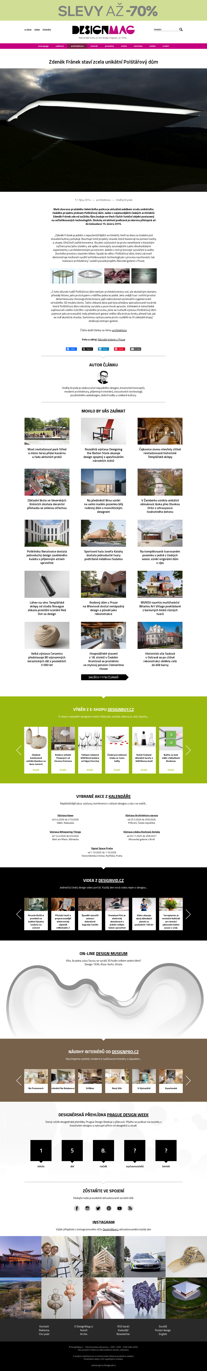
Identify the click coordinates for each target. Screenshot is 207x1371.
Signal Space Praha (102, 848)
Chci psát (44, 1334)
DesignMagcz (111, 1229)
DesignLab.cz (110, 1365)
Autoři (83, 1330)
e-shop (28, 29)
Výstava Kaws (65, 815)
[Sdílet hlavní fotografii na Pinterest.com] (119, 348)
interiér (94, 46)
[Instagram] (87, 1208)
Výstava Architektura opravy (141, 815)
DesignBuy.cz (121, 709)
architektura (77, 46)
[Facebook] (77, 1208)
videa (37, 29)
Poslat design (163, 1330)
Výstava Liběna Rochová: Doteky (141, 832)
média (152, 46)
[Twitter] (98, 1208)
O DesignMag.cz (83, 1326)
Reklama (44, 1330)
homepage (43, 46)
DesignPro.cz (125, 1051)
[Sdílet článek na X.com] (87, 348)
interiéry (47, 29)
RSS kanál (123, 1326)
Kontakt (44, 1326)
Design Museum (111, 953)
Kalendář (123, 1330)
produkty (109, 46)
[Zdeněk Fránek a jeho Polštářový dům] (103, 130)
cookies (130, 1356)
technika (138, 46)
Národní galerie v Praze (111, 339)
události (60, 46)
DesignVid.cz (111, 880)
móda (124, 46)
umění (166, 46)
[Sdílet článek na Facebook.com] (71, 348)
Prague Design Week (128, 1114)
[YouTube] (120, 1208)
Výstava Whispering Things (65, 832)
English (163, 1334)
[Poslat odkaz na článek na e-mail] (135, 348)
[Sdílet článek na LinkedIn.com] (103, 348)
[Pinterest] (109, 1208)
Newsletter (123, 1334)
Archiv (83, 1334)
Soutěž (163, 1326)
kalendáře (120, 796)
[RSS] (130, 1208)
